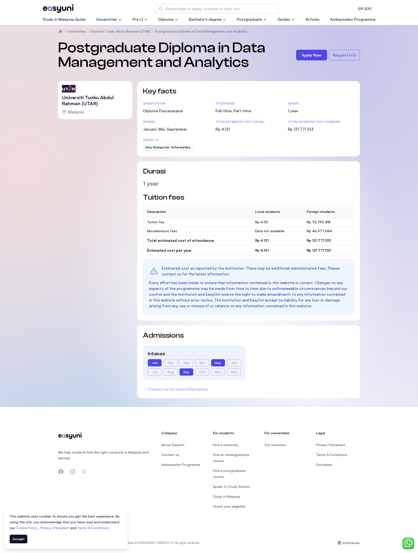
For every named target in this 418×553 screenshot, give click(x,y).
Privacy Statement (55, 528)
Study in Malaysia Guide (64, 19)
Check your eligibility (229, 506)
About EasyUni (172, 445)
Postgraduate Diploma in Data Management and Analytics (201, 31)
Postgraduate (249, 19)
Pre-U (138, 19)
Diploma (165, 19)
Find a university (225, 445)
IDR (365, 9)
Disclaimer (324, 464)
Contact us (170, 455)
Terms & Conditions (93, 528)
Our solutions (275, 445)
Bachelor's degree (205, 19)
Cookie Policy (27, 528)
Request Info (345, 55)
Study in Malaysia (226, 496)
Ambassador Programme (352, 19)
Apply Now (311, 55)
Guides (283, 19)
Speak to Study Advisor (231, 486)
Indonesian (351, 543)
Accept (18, 539)
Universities (106, 19)
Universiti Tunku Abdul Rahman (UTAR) (120, 31)
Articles (313, 19)
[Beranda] (60, 31)
